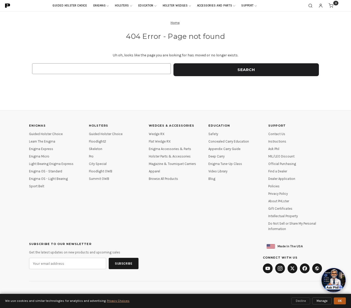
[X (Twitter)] (292, 268)
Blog (211, 179)
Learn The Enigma (42, 141)
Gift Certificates (280, 208)
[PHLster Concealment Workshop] (317, 268)
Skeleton (95, 149)
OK (340, 301)
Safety (213, 134)
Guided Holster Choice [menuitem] (70, 5)
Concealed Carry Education (228, 141)
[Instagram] (280, 268)
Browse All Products (163, 179)
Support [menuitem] (247, 5)
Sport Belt (36, 186)
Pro (91, 156)
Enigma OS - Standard (45, 171)
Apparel (154, 171)
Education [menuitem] (145, 5)
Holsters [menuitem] (122, 5)
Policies (274, 186)
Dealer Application (281, 179)
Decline (301, 301)
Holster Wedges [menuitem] (175, 5)
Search (310, 6)
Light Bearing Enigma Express (51, 164)
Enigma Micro (39, 156)
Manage (322, 301)
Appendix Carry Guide (224, 149)
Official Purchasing (282, 164)
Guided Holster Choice (46, 134)
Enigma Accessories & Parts (170, 149)
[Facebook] (305, 268)
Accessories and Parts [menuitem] (214, 5)
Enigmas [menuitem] (99, 5)
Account (321, 6)
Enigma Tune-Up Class (225, 164)
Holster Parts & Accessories (170, 156)
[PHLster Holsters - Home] (8, 6)
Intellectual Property (283, 216)
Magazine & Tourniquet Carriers (172, 164)
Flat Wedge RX (160, 141)
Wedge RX (156, 134)
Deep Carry (216, 156)
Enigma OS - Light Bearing (48, 179)
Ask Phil (273, 149)
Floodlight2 (97, 141)
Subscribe (123, 263)
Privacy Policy (278, 194)
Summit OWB (99, 179)
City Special (98, 164)
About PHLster (278, 201)
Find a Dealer (277, 171)
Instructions (277, 141)
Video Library (217, 171)
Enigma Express (41, 149)
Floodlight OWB (100, 171)
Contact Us (276, 134)
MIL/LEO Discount (281, 156)
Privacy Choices (118, 301)
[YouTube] (268, 268)
